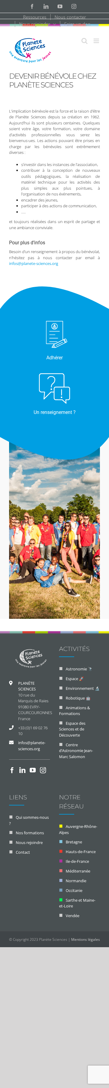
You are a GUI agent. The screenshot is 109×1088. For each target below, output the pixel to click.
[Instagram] (43, 770)
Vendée (72, 915)
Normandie (76, 880)
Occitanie (74, 890)
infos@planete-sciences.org (33, 263)
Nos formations (30, 832)
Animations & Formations (74, 711)
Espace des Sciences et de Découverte (72, 729)
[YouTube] (33, 770)
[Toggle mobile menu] (97, 41)
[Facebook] (12, 770)
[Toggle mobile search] (84, 41)
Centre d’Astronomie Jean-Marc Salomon (76, 750)
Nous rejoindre (29, 842)
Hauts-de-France (81, 851)
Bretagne (74, 842)
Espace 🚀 (75, 678)
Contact (23, 852)
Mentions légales (85, 939)
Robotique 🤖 (78, 698)
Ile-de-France (77, 861)
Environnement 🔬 (83, 688)
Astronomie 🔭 (79, 669)
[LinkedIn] (22, 770)
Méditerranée (78, 871)
